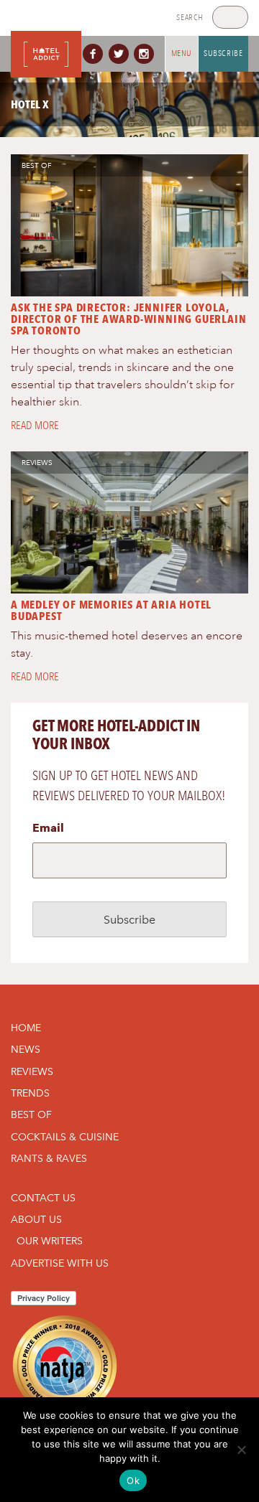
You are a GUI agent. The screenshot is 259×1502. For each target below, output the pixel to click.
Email (48, 828)
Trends (30, 1093)
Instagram (147, 54)
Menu (181, 53)
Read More (35, 425)
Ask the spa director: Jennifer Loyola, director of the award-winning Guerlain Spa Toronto (128, 319)
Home (26, 1027)
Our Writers (50, 1241)
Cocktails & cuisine (65, 1136)
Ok (133, 1480)
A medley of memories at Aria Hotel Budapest (111, 610)
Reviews (37, 462)
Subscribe (223, 53)
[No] (241, 1449)
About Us (36, 1219)
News (25, 1049)
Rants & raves (49, 1158)
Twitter (122, 54)
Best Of (37, 165)
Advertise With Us (60, 1263)
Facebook (96, 54)
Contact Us (43, 1197)
